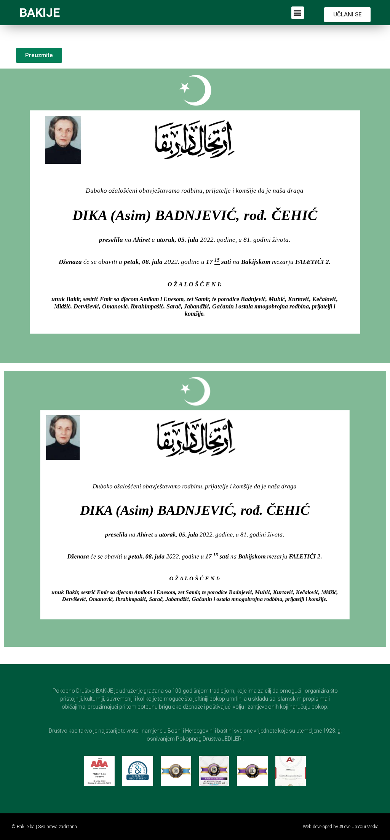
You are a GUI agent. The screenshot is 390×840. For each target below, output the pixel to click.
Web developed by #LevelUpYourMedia (341, 826)
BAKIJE (39, 12)
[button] (297, 12)
